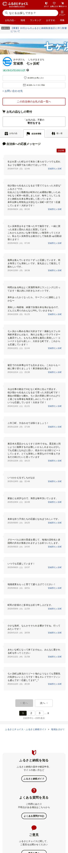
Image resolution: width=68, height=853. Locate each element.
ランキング (35, 20)
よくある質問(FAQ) (34, 816)
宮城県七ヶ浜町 (55, 169)
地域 (23, 20)
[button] (62, 13)
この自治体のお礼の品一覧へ (34, 101)
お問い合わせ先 (14, 91)
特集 (62, 20)
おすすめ (50, 20)
